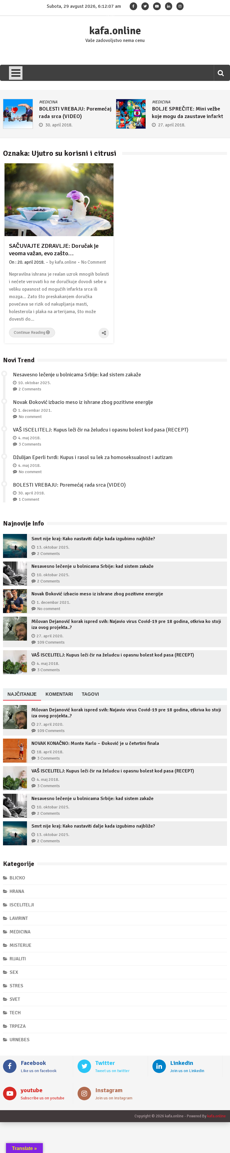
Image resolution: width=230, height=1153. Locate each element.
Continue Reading (30, 332)
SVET (15, 999)
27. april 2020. (50, 636)
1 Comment (29, 499)
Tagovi (90, 694)
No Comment (93, 262)
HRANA (17, 891)
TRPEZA (18, 1026)
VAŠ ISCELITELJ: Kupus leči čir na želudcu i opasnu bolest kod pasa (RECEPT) (100, 429)
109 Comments (51, 642)
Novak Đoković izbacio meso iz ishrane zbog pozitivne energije (83, 402)
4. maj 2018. (29, 437)
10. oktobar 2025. (34, 382)
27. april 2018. (171, 125)
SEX (14, 972)
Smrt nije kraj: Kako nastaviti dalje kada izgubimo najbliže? (93, 539)
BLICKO (17, 878)
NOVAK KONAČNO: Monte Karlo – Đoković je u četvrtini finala (95, 743)
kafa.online (115, 31)
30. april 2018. (58, 125)
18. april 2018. (50, 751)
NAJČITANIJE (22, 694)
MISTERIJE (20, 945)
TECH (15, 1013)
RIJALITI (18, 959)
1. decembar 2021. (35, 410)
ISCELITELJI (22, 905)
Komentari (59, 694)
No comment (30, 416)
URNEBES (20, 1040)
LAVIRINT (19, 918)
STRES (16, 986)
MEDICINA (48, 102)
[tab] (22, 694)
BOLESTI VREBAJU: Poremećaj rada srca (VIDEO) (69, 485)
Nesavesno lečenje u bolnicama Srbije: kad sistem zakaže (77, 374)
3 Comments (30, 444)
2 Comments (30, 389)
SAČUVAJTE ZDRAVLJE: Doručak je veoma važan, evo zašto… (54, 249)
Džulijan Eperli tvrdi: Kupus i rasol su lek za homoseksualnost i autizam (92, 457)
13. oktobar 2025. (53, 547)
